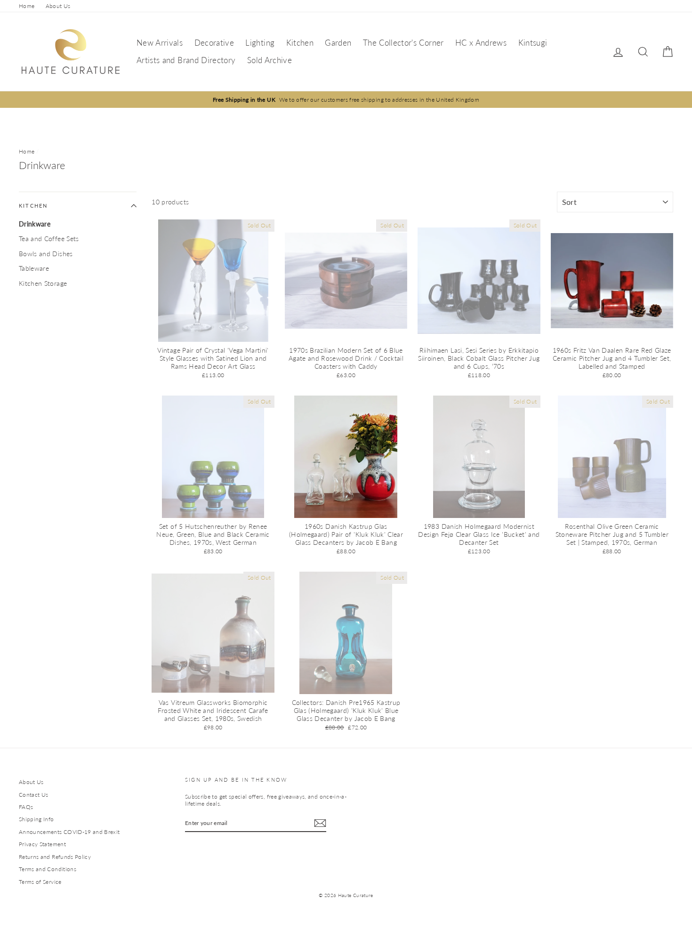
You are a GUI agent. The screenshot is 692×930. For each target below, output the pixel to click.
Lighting (259, 43)
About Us (58, 5)
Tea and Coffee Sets (49, 239)
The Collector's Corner (403, 43)
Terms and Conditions (47, 869)
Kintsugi (532, 43)
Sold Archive (269, 60)
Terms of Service (40, 881)
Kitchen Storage (43, 283)
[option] (346, 99)
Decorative (214, 43)
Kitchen (300, 43)
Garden (338, 43)
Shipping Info (36, 819)
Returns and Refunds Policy (55, 856)
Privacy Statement (42, 844)
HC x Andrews (481, 43)
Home (26, 5)
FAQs (26, 806)
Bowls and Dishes (46, 254)
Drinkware (34, 224)
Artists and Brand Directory (186, 60)
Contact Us (33, 794)
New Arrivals (160, 43)
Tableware (34, 268)
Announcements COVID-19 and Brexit (69, 831)
